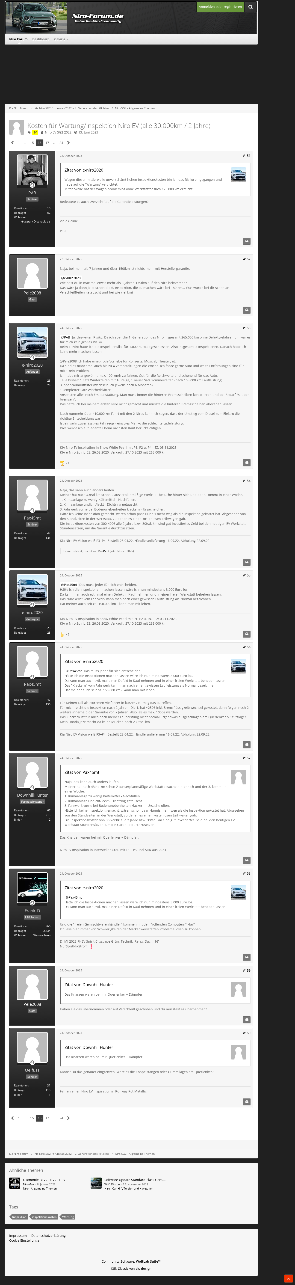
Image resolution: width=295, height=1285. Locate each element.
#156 (247, 647)
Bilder (18, 820)
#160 (247, 1033)
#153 (247, 328)
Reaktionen (21, 208)
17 (47, 142)
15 (32, 142)
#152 (247, 259)
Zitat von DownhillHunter (89, 984)
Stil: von (131, 1268)
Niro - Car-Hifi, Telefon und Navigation (128, 1188)
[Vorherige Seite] (12, 142)
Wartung (68, 1217)
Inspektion (19, 1217)
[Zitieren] (247, 241)
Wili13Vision (112, 1184)
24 (61, 142)
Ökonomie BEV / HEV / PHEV (44, 1180)
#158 (247, 873)
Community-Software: (131, 1261)
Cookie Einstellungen (25, 1240)
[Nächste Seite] (68, 142)
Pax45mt (103, 551)
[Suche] (251, 7)
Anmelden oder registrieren (220, 6)
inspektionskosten (44, 1217)
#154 (247, 480)
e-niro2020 (72, 278)
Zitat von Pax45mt (82, 772)
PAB (67, 337)
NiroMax (28, 1184)
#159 (247, 970)
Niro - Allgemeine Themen (40, 1188)
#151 (247, 155)
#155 (247, 575)
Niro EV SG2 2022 (58, 132)
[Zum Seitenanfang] (288, 1278)
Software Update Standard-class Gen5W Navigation (144, 1180)
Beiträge (19, 213)
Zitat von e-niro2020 (84, 170)
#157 (247, 758)
